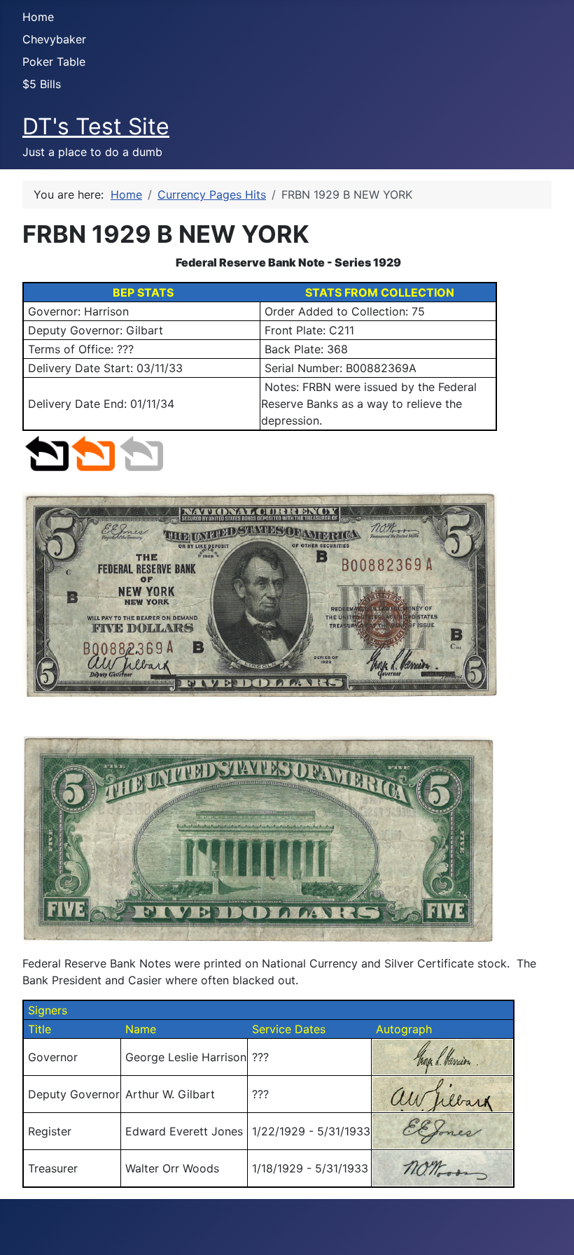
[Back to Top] (549, 1229)
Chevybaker (54, 39)
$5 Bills (41, 84)
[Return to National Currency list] (93, 453)
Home (38, 17)
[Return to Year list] (141, 453)
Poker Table (53, 62)
